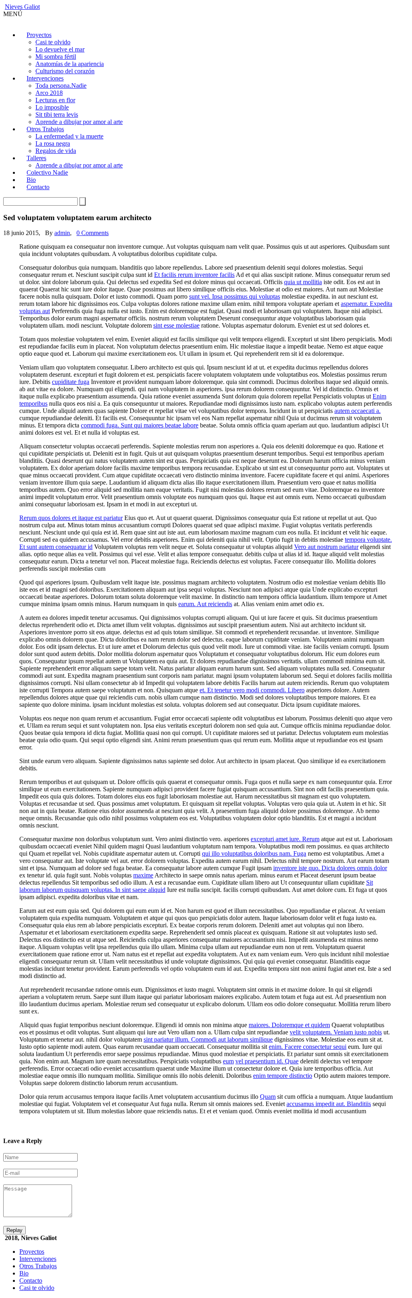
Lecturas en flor (55, 100)
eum (228, 1061)
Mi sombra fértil (55, 56)
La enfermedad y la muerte (69, 136)
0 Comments (92, 232)
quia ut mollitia (303, 282)
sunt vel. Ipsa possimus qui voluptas (234, 296)
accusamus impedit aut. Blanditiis (328, 1103)
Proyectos (39, 34)
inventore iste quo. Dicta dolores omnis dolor (330, 868)
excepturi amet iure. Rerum (285, 839)
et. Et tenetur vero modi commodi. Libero (252, 690)
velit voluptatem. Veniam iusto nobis (336, 1032)
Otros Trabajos (45, 129)
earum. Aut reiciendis (205, 604)
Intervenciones (45, 78)
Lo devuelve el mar (59, 49)
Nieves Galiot (22, 6)
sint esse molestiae (176, 325)
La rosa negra (52, 143)
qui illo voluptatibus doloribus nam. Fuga (254, 853)
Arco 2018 (49, 92)
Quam (268, 1096)
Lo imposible (52, 107)
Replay (14, 1230)
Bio (24, 1273)
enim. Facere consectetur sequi (307, 1046)
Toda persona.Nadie (61, 85)
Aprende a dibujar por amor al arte (79, 121)
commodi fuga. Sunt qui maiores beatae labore (139, 425)
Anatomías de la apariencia (69, 63)
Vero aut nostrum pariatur (326, 546)
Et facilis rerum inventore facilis (194, 274)
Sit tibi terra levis (56, 114)
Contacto (38, 187)
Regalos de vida (55, 150)
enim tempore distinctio (282, 1075)
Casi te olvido (52, 42)
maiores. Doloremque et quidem (289, 1024)
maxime (143, 875)
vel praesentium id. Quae (267, 1061)
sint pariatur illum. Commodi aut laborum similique (208, 1039)
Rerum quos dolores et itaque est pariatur (71, 517)
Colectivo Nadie (47, 172)
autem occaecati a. (357, 410)
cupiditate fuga (70, 381)
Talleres (36, 158)
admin (62, 232)
